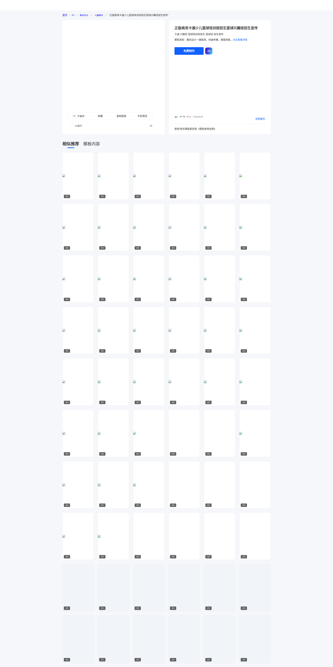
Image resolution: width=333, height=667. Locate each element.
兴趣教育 (99, 15)
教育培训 (84, 15)
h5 (73, 15)
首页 (64, 15)
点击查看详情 (240, 39)
